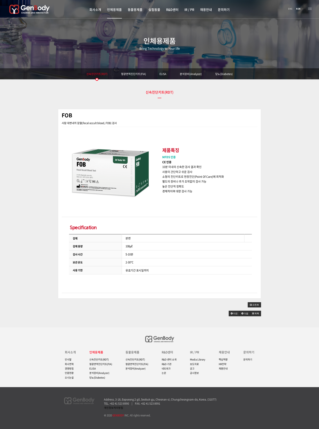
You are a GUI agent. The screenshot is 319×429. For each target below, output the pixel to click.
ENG (290, 8)
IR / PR (194, 352)
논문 (164, 373)
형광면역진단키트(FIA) (133, 74)
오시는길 (69, 377)
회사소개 (70, 352)
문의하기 (248, 352)
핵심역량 (223, 359)
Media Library (197, 359)
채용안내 (224, 352)
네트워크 (166, 368)
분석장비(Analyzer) (191, 74)
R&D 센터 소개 (169, 359)
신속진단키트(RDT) (97, 74)
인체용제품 (96, 352)
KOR (298, 8)
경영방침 (69, 368)
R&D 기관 (166, 364)
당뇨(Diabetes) (224, 74)
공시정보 (194, 373)
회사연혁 (69, 364)
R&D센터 (167, 352)
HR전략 (222, 364)
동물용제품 (132, 352)
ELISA (163, 74)
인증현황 (69, 373)
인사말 (68, 359)
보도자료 (194, 364)
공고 (192, 368)
